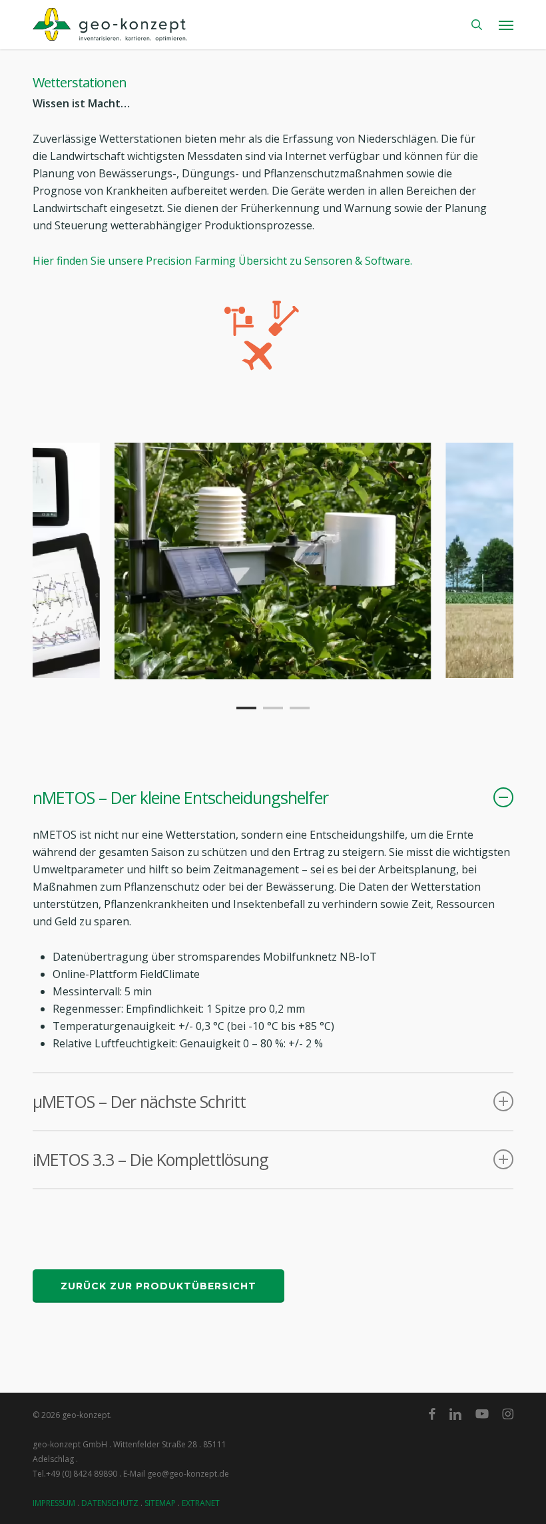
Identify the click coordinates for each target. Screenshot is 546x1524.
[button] (506, 24)
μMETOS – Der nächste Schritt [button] (139, 1101)
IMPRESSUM (54, 1503)
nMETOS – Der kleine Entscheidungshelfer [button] (180, 797)
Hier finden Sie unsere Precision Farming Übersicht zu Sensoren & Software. (222, 260)
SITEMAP (160, 1503)
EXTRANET (201, 1503)
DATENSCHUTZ (109, 1503)
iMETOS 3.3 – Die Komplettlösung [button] (150, 1159)
